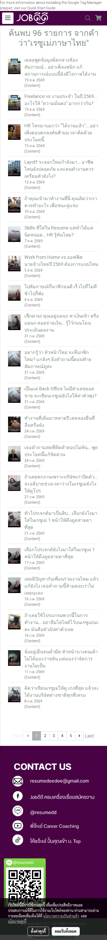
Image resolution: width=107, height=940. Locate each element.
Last (89, 736)
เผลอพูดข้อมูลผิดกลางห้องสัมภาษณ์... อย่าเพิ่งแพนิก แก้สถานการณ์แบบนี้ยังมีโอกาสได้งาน (60, 67)
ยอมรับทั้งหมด (66, 931)
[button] (86, 18)
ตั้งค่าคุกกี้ (38, 931)
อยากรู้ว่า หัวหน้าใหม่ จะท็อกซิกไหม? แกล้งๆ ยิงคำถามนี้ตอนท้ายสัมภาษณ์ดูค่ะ (57, 359)
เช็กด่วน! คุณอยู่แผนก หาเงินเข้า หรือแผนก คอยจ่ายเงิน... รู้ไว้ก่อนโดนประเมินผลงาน (61, 323)
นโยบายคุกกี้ (17, 921)
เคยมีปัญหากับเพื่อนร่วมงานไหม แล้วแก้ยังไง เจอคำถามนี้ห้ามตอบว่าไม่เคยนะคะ (61, 586)
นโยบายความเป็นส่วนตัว (61, 915)
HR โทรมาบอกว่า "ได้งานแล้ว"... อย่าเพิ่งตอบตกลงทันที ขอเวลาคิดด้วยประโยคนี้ (61, 132)
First (17, 736)
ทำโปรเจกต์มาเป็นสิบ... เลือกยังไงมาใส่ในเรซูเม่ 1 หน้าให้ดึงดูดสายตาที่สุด (60, 520)
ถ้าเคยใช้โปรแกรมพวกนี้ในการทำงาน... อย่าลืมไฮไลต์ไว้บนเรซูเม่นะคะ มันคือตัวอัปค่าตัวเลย (61, 622)
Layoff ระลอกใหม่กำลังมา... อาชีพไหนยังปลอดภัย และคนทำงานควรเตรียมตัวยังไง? (59, 169)
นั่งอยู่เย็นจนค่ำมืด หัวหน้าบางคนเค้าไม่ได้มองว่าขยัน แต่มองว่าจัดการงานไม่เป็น (61, 658)
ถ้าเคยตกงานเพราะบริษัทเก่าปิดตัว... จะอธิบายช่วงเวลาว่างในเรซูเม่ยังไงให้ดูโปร (60, 484)
